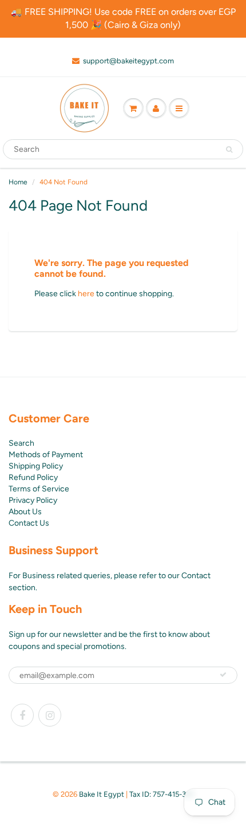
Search (21, 443)
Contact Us (29, 523)
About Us (25, 512)
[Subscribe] (223, 674)
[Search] (229, 149)
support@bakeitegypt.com (128, 61)
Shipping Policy (36, 466)
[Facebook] (22, 715)
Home (18, 182)
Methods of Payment (46, 454)
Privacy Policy (33, 500)
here (86, 293)
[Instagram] (49, 715)
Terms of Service (39, 489)
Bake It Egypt (101, 794)
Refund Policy (33, 477)
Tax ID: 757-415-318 (161, 794)
